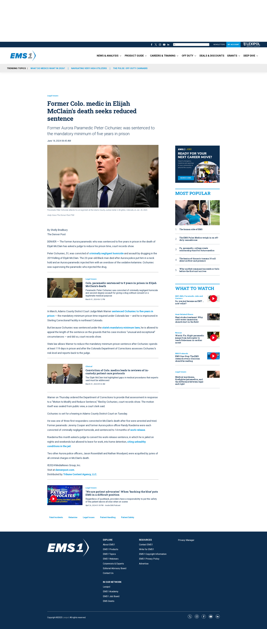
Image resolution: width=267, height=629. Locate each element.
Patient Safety (127, 517)
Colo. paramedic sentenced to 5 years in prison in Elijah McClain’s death (121, 284)
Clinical (89, 366)
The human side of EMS (190, 229)
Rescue (178, 333)
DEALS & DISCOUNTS (212, 55)
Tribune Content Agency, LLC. (80, 474)
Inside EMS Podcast (112, 505)
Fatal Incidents (56, 517)
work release (137, 429)
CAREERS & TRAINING (162, 55)
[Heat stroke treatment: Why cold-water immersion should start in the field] (213, 316)
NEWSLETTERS (219, 45)
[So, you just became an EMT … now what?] (213, 298)
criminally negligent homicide (106, 253)
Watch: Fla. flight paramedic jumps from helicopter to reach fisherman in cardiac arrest (189, 339)
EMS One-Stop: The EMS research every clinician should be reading (187, 358)
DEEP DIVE (249, 55)
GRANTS (232, 55)
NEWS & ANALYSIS (107, 55)
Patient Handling (108, 517)
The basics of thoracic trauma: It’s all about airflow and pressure (197, 260)
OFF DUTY (187, 55)
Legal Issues (52, 96)
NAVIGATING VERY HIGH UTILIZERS (89, 68)
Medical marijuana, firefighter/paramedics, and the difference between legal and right (189, 380)
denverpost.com (64, 469)
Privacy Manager (186, 540)
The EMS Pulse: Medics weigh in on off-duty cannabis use (199, 239)
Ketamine (73, 517)
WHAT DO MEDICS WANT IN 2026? (47, 68)
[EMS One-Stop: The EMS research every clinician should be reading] (213, 356)
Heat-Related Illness (184, 314)
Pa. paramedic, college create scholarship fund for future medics (196, 249)
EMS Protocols (181, 353)
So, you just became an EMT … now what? (189, 302)
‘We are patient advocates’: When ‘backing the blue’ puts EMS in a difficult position (122, 493)
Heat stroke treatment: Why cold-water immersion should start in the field (189, 319)
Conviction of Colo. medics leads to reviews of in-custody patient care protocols (117, 372)
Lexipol (66, 617)
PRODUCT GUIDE (134, 55)
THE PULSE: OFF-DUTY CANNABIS (130, 68)
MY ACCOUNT (233, 45)
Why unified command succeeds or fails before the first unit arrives (199, 270)
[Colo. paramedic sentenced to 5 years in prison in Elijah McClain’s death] (64, 288)
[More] (120, 55)
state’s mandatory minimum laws (121, 327)
